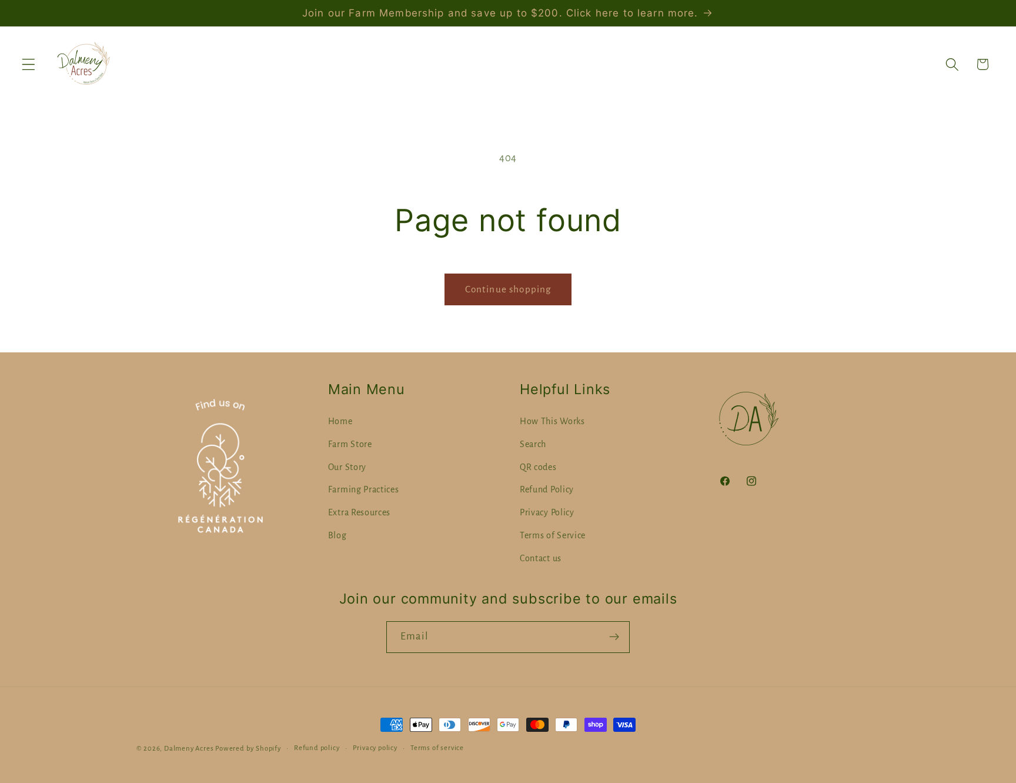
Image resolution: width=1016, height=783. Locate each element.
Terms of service (437, 748)
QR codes (538, 467)
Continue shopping (508, 289)
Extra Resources (359, 512)
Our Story (347, 467)
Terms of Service (553, 535)
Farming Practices (363, 489)
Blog (337, 535)
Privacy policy (375, 748)
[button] (29, 64)
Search (533, 444)
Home (340, 421)
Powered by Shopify (248, 748)
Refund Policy (547, 489)
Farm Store (350, 444)
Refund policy (316, 748)
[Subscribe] (614, 637)
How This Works (552, 421)
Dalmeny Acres (188, 748)
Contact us (541, 558)
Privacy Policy (547, 512)
